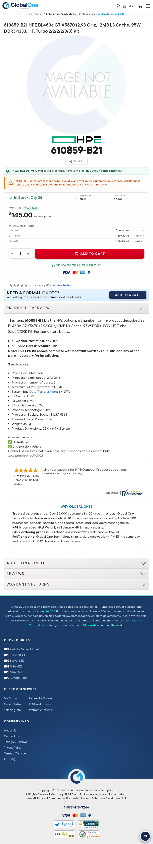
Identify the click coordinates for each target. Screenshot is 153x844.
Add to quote (127, 295)
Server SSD (14, 661)
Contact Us (11, 736)
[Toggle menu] (147, 5)
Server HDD (14, 655)
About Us (10, 730)
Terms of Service (15, 753)
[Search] (119, 6)
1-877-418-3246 (76, 807)
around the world (112, 625)
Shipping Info (12, 710)
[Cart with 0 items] (140, 6)
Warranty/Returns (40, 710)
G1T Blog (10, 759)
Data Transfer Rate (43, 391)
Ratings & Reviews (15, 742)
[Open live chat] (145, 836)
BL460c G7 (21, 442)
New (83, 199)
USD (131, 5)
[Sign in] (125, 6)
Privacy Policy (12, 747)
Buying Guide (15, 678)
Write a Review (62, 285)
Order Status (12, 704)
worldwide (102, 14)
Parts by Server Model (21, 649)
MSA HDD (13, 666)
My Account (12, 698)
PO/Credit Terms (40, 704)
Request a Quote (40, 698)
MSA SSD (13, 672)
